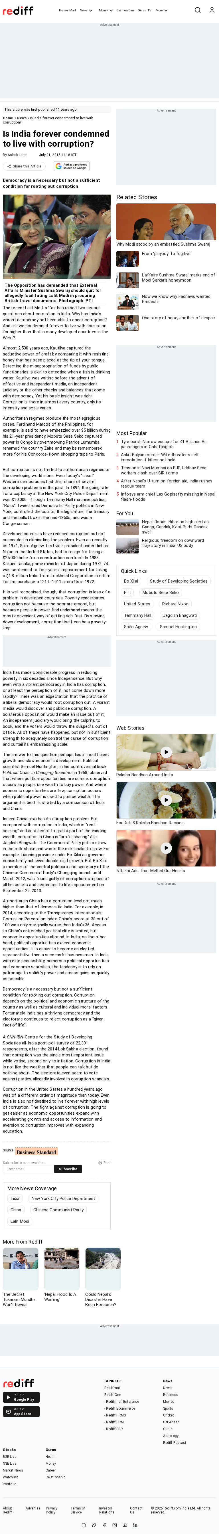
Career (51, 1470)
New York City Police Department (63, 1198)
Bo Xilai (131, 581)
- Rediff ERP (113, 1429)
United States (137, 604)
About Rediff (7, 1510)
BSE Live (9, 1457)
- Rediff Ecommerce (119, 1408)
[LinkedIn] (135, 1525)
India (15, 1198)
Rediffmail (112, 1388)
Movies (169, 1402)
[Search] (197, 10)
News (83, 10)
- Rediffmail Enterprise (121, 1402)
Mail (72, 10)
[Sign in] (212, 10)
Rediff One (112, 1395)
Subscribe (68, 1169)
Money (103, 10)
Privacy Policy (51, 1510)
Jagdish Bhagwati (180, 615)
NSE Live (9, 1464)
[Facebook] (104, 1525)
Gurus (142, 10)
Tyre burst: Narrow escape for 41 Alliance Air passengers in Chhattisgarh (164, 444)
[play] (166, 752)
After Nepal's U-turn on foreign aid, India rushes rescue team (166, 483)
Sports (168, 1408)
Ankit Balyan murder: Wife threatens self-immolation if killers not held (160, 457)
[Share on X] (94, 1525)
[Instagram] (114, 1525)
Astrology (171, 1436)
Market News (13, 1470)
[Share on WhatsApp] (84, 1525)
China (16, 1209)
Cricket (168, 1415)
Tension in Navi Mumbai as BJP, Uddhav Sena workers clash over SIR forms (163, 470)
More (159, 10)
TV (149, 10)
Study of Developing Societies (179, 581)
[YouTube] (125, 1525)
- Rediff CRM (114, 1422)
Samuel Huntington (178, 626)
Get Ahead (171, 1422)
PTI (127, 592)
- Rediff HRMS (115, 1415)
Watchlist (10, 1477)
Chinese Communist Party (58, 1209)
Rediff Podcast (174, 1443)
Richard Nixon (175, 604)
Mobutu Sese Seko (161, 592)
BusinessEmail (126, 10)
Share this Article (27, 166)
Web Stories (130, 728)
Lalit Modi (20, 1221)
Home (63, 10)
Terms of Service (77, 1510)
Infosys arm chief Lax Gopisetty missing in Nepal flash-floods (168, 497)
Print (107, 1163)
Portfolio (9, 1484)
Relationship (55, 1477)
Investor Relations (106, 1510)
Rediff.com (172, 1508)
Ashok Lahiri (17, 155)
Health (51, 1457)
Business (170, 1395)
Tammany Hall (137, 615)
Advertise (33, 1508)
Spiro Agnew (136, 626)
